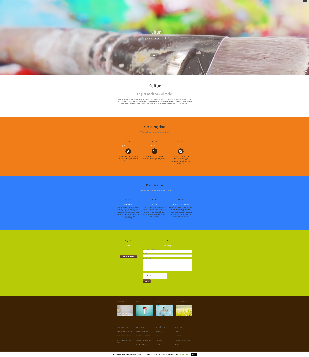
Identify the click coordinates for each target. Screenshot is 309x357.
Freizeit (138, 301)
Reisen (157, 301)
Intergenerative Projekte (124, 336)
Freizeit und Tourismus (143, 336)
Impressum (159, 340)
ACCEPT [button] (194, 354)
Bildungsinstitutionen (142, 344)
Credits (158, 344)
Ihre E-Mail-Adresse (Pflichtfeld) (152, 249)
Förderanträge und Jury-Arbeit (124, 341)
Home (154, 55)
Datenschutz (159, 331)
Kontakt (177, 344)
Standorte (178, 336)
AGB (157, 336)
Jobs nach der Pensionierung (182, 301)
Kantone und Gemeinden (143, 340)
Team (177, 331)
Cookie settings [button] (184, 354)
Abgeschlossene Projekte (183, 340)
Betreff (145, 253)
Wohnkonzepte (120, 301)
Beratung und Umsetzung (124, 331)
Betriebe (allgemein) (142, 331)
